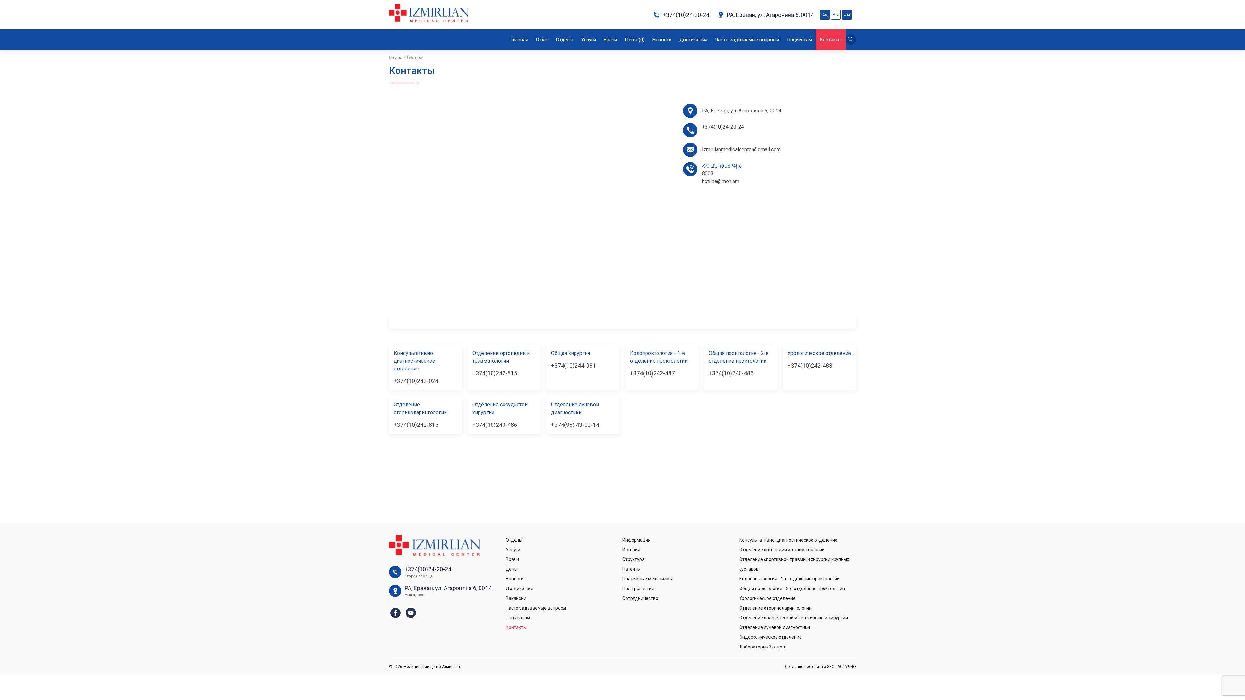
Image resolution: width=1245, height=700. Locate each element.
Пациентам (799, 39)
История (631, 549)
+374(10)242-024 (416, 381)
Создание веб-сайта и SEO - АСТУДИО (820, 666)
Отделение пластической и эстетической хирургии (793, 617)
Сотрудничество (640, 598)
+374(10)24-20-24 (686, 14)
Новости (661, 39)
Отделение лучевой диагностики (774, 627)
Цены (635, 39)
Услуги (588, 39)
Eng (847, 14)
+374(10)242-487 (652, 373)
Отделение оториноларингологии (775, 608)
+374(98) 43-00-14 (575, 424)
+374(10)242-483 (810, 365)
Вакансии (516, 598)
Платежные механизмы (647, 578)
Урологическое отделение (767, 598)
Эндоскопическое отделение (770, 637)
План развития (638, 588)
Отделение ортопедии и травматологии (781, 549)
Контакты (831, 39)
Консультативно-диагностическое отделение (788, 539)
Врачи (610, 39)
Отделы (564, 39)
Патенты (631, 569)
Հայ (824, 14)
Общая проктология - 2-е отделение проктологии (792, 588)
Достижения (693, 39)
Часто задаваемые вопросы (747, 39)
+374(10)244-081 (573, 365)
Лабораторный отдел (762, 646)
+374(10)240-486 (731, 373)
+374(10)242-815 (494, 373)
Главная (519, 39)
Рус (836, 14)
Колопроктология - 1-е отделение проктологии (789, 578)
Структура (633, 559)
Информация (636, 539)
